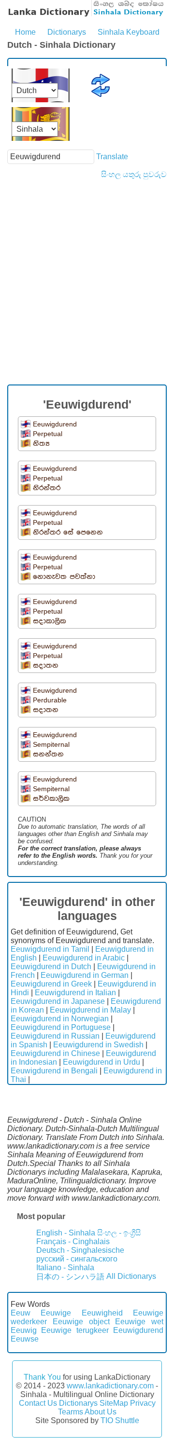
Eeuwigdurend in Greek (51, 984)
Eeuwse (25, 1339)
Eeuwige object (81, 1321)
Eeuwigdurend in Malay (90, 1010)
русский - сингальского (76, 1259)
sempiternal (51, 744)
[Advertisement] (87, 270)
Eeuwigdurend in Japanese (58, 1001)
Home (25, 32)
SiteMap (114, 1403)
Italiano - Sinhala (65, 1267)
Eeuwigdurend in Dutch (51, 966)
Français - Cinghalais (73, 1241)
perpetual (47, 434)
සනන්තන (48, 754)
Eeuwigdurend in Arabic (84, 958)
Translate (112, 156)
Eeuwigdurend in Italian (75, 992)
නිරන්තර (46, 488)
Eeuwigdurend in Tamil (50, 949)
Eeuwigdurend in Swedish (98, 1045)
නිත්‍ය (41, 443)
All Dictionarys (131, 1276)
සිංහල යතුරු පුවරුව (134, 174)
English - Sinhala (65, 1233)
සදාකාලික (49, 621)
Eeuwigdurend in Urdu (101, 1062)
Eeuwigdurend (138, 1330)
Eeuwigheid (102, 1313)
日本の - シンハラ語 (70, 1277)
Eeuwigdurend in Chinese (55, 1053)
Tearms (70, 1412)
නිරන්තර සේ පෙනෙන (68, 532)
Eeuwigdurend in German (85, 975)
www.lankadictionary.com (110, 1386)
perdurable (50, 700)
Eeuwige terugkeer (74, 1330)
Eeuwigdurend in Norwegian (60, 1019)
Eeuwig (24, 1330)
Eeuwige (56, 1313)
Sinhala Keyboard (129, 32)
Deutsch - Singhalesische (80, 1250)
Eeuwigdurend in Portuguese (61, 1027)
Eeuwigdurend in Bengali (54, 1071)
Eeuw (20, 1313)
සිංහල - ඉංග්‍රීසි (119, 1233)
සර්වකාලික (51, 799)
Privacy (143, 1403)
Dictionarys (66, 32)
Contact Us (38, 1403)
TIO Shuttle (120, 1420)
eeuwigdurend (55, 424)
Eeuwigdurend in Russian (55, 1036)
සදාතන (45, 665)
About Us (100, 1412)
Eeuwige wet (139, 1321)
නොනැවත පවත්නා (64, 577)
